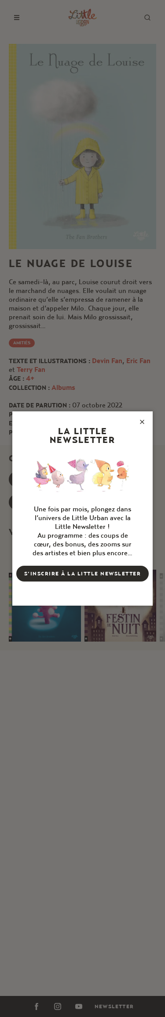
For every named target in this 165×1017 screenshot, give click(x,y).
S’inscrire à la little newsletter (82, 573)
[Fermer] (142, 421)
